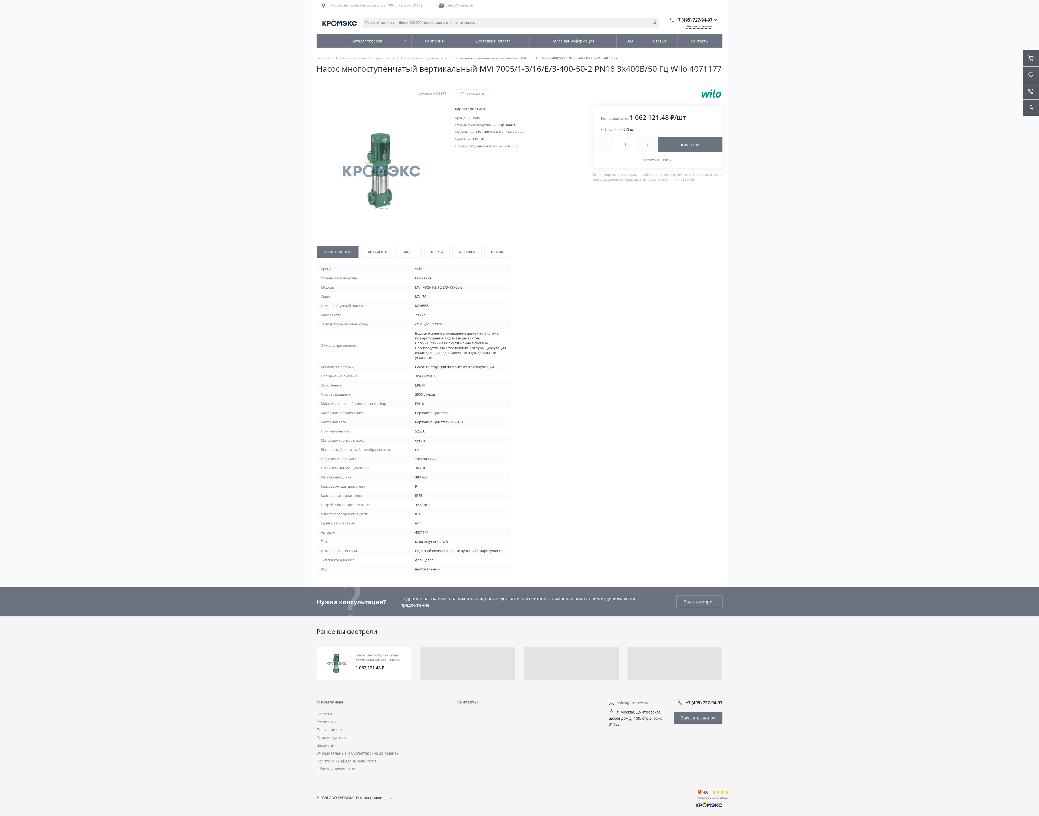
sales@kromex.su (459, 5)
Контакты (467, 702)
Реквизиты (327, 721)
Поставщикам (329, 729)
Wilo (476, 117)
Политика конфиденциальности (346, 761)
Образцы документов (336, 768)
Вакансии (325, 745)
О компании (330, 702)
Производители (331, 737)
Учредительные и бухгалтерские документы (358, 753)
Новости (324, 713)
